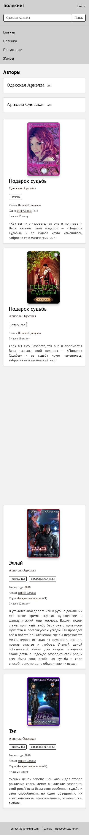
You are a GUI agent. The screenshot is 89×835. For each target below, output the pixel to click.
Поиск (79, 17)
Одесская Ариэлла (25, 85)
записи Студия (27, 592)
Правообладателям (66, 828)
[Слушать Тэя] (43, 701)
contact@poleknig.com (25, 828)
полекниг (13, 5)
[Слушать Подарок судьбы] (43, 148)
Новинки (10, 41)
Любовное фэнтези (42, 578)
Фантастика (18, 324)
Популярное (12, 49)
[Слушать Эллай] (43, 532)
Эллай (16, 562)
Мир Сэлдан (24, 210)
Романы (15, 196)
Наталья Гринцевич (29, 205)
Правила (47, 828)
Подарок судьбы (28, 180)
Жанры (8, 58)
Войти (81, 6)
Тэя (12, 731)
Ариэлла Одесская (25, 104)
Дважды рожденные (29, 598)
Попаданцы (18, 578)
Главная (9, 32)
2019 (28, 587)
